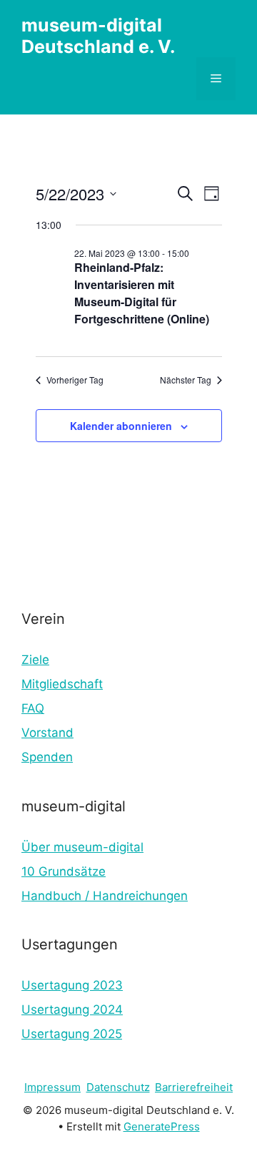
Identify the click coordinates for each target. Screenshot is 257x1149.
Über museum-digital (82, 847)
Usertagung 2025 (71, 1034)
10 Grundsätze (63, 871)
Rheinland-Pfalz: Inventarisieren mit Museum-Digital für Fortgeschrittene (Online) (141, 293)
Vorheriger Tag (75, 380)
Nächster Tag (185, 380)
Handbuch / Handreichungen (104, 896)
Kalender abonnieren (121, 426)
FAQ (32, 708)
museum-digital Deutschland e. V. (98, 35)
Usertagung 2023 (72, 985)
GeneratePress (162, 1126)
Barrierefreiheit (194, 1087)
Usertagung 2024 (72, 1009)
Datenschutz (118, 1087)
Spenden (47, 757)
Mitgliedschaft (62, 684)
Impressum (52, 1087)
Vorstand (47, 732)
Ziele (35, 659)
